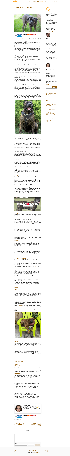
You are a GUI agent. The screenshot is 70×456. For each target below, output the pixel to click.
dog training (20, 305)
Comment (16, 433)
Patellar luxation (18, 362)
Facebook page (48, 120)
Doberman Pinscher (34, 89)
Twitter (47, 121)
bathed (35, 266)
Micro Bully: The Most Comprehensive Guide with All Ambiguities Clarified (51, 95)
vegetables (31, 222)
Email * (29, 443)
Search (54, 87)
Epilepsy (16, 364)
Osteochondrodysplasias (19, 365)
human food (26, 223)
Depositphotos (36, 452)
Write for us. (48, 84)
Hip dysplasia (17, 360)
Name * (16, 443)
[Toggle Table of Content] (39, 46)
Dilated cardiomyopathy (19, 361)
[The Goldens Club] (19, 1)
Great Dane (28, 89)
